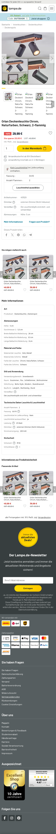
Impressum (7, 753)
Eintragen (28, 588)
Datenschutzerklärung (27, 609)
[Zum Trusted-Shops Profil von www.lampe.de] (28, 785)
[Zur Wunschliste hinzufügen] (50, 133)
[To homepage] (11, 8)
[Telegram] (30, 234)
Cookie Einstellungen (12, 704)
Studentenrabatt (10, 734)
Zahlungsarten (9, 677)
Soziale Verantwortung (12, 745)
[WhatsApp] (24, 234)
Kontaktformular (12, 605)
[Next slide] (52, 104)
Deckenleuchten (35, 24)
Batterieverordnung (11, 685)
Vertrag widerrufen (11, 696)
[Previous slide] (3, 104)
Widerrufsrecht (9, 693)
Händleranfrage (9, 738)
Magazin (5, 723)
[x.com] (12, 234)
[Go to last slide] (1, 274)
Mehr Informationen (13, 221)
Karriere (6, 742)
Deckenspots (10, 27)
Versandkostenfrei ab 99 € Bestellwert (24, 156)
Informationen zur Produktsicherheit (19, 459)
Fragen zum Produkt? (39, 221)
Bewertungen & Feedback (14, 730)
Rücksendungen (9, 700)
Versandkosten (22, 142)
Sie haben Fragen (10, 670)
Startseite (6, 24)
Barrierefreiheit (9, 749)
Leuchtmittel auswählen (28, 187)
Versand (5, 681)
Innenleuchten (19, 24)
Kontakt (5, 726)
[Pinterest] (18, 234)
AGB (4, 689)
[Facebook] (6, 234)
